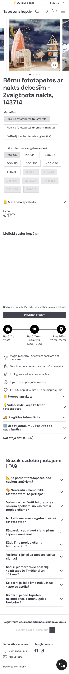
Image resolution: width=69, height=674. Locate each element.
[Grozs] (54, 11)
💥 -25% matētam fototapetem (24, 3)
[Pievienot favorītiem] (60, 246)
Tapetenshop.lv (17, 11)
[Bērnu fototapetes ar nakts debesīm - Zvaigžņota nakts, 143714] (34, 254)
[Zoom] (54, 65)
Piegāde (28, 307)
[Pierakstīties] (52, 630)
